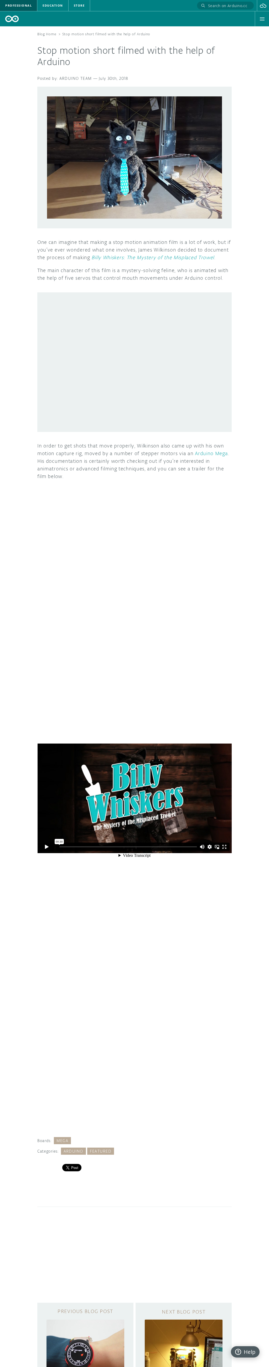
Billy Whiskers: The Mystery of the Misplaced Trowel (152, 257)
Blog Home (46, 34)
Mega (62, 1140)
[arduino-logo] (12, 18)
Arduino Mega (211, 453)
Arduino (73, 1151)
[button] (263, 5)
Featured (100, 1151)
